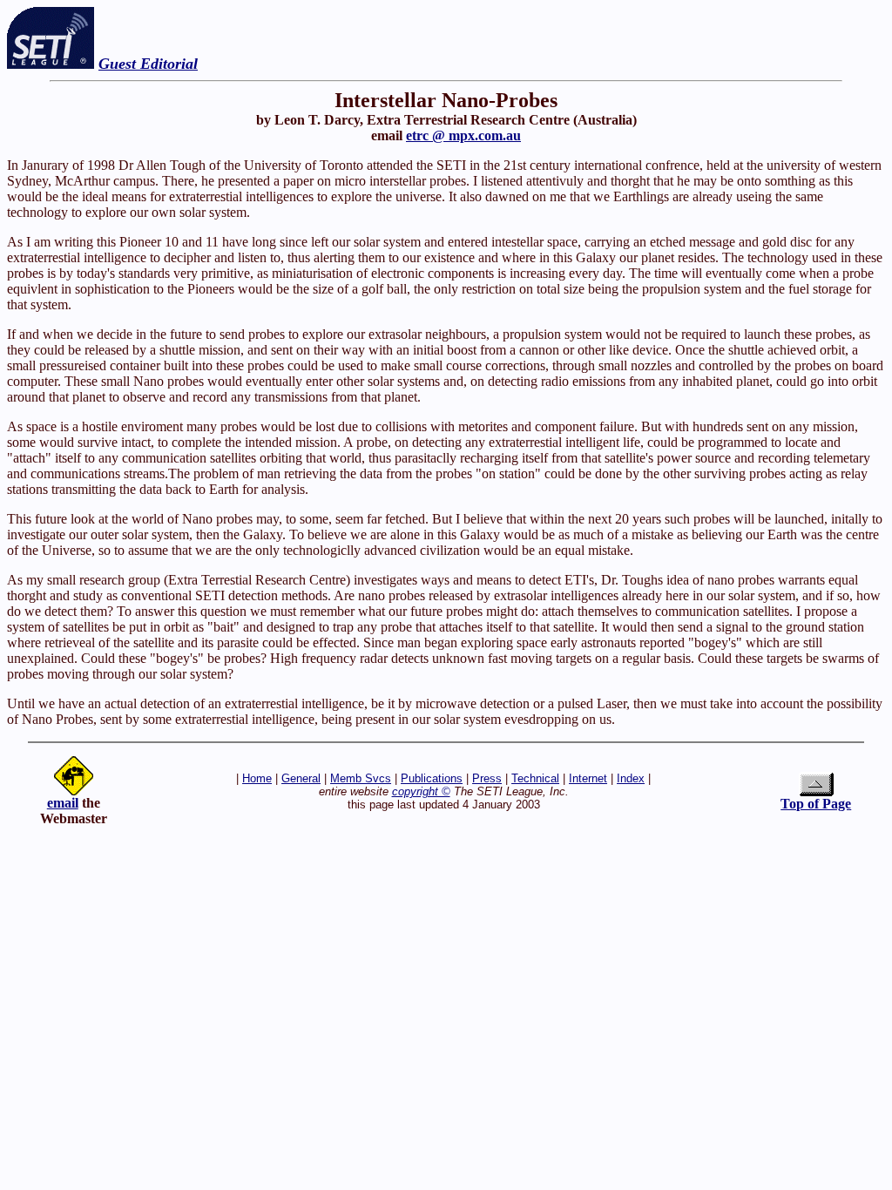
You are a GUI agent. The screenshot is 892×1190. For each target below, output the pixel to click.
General (301, 778)
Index (631, 778)
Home (257, 778)
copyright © (421, 791)
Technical (535, 778)
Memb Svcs (360, 778)
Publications (432, 778)
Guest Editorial (148, 63)
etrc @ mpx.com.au (463, 135)
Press (487, 778)
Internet (588, 778)
